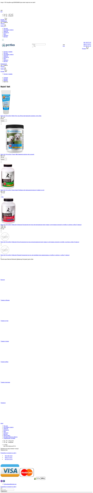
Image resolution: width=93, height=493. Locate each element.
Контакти (6, 32)
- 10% (2, 197)
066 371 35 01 (87, 44)
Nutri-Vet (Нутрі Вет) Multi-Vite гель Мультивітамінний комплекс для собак (21, 116)
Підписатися (4, 450)
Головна (5, 77)
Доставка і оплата (8, 30)
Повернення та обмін (9, 438)
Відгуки (5, 36)
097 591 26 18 (87, 46)
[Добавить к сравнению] (1, 162)
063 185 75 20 (87, 42)
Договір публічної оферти (10, 437)
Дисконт (5, 35)
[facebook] (4, 481)
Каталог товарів (7, 51)
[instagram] (2, 481)
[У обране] (1, 161)
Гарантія (5, 31)
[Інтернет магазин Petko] (8, 46)
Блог (4, 34)
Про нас (5, 28)
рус (1, 11)
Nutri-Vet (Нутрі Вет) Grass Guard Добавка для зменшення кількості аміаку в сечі (22, 190)
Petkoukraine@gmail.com (9, 484)
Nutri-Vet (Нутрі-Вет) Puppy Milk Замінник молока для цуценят (17, 154)
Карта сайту (6, 435)
